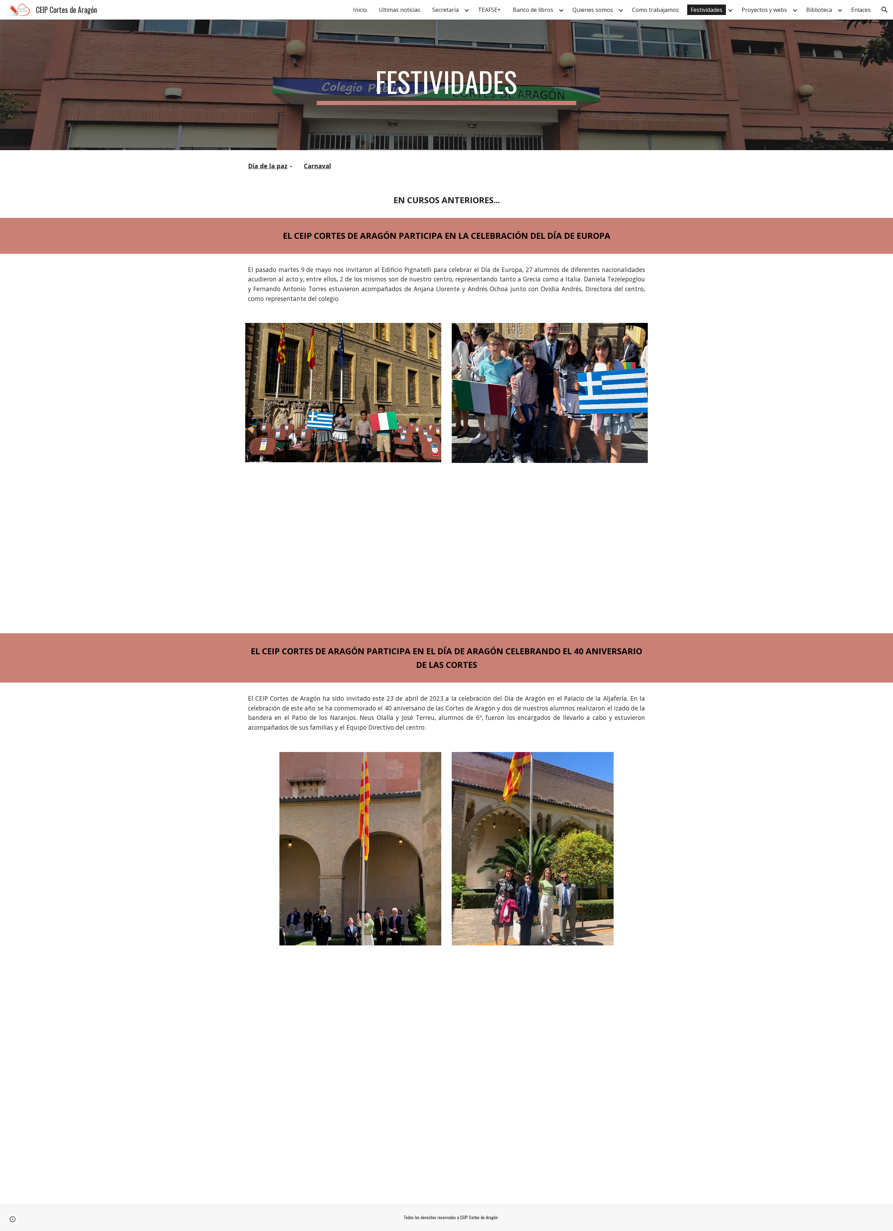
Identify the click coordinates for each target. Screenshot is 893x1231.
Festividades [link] (706, 10)
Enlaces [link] (861, 10)
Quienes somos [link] (592, 10)
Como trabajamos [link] (655, 10)
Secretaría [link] (445, 10)
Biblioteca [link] (819, 10)
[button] (884, 9)
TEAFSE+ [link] (489, 10)
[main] (446, 85)
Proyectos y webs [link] (764, 10)
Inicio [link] (360, 10)
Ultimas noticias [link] (399, 10)
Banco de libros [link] (533, 10)
